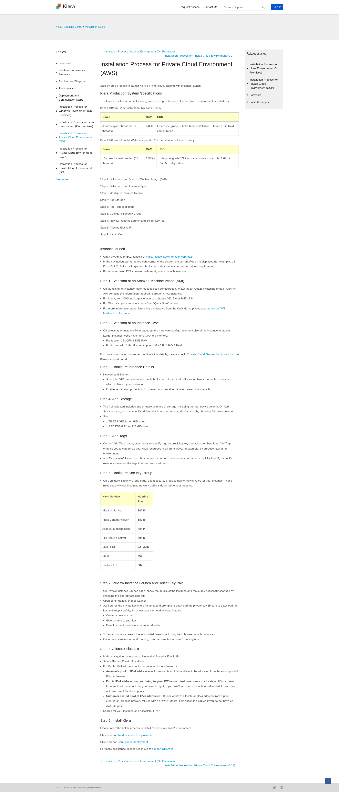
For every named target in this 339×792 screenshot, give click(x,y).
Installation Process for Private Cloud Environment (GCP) (75, 152)
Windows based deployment (135, 735)
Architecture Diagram (72, 81)
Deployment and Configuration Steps (71, 97)
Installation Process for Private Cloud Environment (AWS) (75, 137)
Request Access (190, 6)
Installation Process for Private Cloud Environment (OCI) (75, 168)
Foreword (65, 63)
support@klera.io (162, 748)
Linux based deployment (133, 741)
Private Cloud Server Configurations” (211, 354)
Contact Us (210, 6)
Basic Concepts (259, 102)
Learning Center (73, 26)
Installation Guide (95, 26)
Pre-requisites (67, 88)
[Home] (65, 8)
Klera (59, 26)
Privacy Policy (94, 787)
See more (62, 179)
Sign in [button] (277, 6)
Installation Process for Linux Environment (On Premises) (76, 124)
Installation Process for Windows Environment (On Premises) (75, 111)
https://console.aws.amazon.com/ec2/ (169, 256)
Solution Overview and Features (73, 72)
